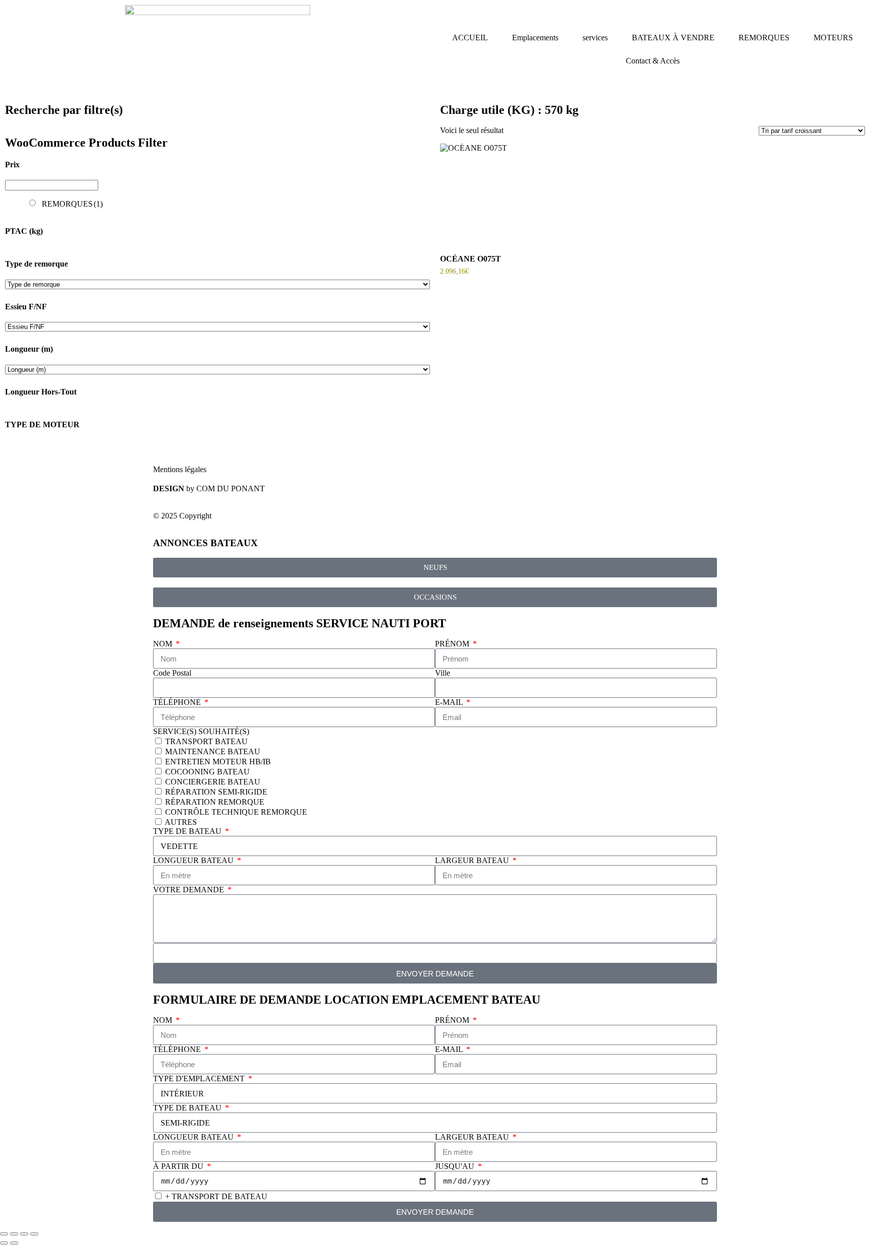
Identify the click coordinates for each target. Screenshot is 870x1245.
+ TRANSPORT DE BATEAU (216, 1196)
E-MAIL (450, 702)
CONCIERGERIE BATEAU (212, 781)
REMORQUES (764, 37)
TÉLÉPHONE (178, 702)
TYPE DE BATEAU (188, 831)
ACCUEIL (470, 37)
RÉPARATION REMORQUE (214, 802)
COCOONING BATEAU (207, 771)
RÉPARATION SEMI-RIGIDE (216, 792)
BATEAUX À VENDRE (673, 37)
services (595, 37)
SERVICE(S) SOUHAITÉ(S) (201, 731)
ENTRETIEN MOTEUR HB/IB (218, 761)
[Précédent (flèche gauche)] (4, 1242)
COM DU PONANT (230, 488)
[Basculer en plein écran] (14, 1233)
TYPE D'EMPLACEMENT (200, 1078)
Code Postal (172, 673)
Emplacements (535, 37)
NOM (163, 643)
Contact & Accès (653, 60)
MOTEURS (833, 37)
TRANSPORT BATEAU (206, 741)
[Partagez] (24, 1233)
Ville (442, 673)
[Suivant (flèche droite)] (14, 1242)
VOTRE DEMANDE (189, 889)
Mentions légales (179, 469)
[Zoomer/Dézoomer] (4, 1233)
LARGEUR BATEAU (473, 860)
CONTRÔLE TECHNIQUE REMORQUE (236, 812)
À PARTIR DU (179, 1166)
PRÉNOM (453, 643)
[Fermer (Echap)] (34, 1233)
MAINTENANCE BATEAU (212, 751)
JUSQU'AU (455, 1166)
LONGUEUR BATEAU (194, 860)
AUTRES (181, 822)
